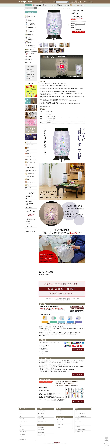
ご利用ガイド (29, 196)
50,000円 (29, 78)
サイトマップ (78, 421)
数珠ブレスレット (23, 421)
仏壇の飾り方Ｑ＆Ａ (42, 410)
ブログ (47, 1)
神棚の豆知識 (41, 432)
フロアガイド (29, 226)
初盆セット (38, 5)
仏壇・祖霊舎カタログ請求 (31, 204)
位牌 (28, 150)
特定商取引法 (29, 207)
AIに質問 (53, 1)
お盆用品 (82, 5)
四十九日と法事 (60, 419)
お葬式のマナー (60, 427)
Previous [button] (39, 25)
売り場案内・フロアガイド (81, 413)
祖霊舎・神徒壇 (23, 431)
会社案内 (28, 221)
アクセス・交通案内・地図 (81, 416)
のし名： (73, 25)
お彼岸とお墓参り (60, 424)
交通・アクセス (77, 401)
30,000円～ (30, 74)
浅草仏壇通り (78, 426)
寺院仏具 (21, 426)
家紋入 (67, 5)
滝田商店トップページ (80, 431)
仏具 (21, 423)
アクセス (28, 223)
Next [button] (68, 25)
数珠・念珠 (29, 142)
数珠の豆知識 (41, 427)
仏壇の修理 (40, 416)
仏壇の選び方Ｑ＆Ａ (42, 413)
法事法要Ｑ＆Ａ (60, 422)
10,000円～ (30, 71)
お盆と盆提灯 (59, 410)
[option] (54, 25)
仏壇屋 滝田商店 (56, 442)
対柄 (60, 5)
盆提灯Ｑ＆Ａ (59, 413)
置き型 (46, 5)
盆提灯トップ (28, 5)
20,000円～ (30, 72)
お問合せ (77, 418)
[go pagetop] (106, 444)
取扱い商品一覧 (23, 439)
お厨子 (28, 164)
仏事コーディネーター (31, 231)
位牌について (41, 418)
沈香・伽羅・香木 (30, 159)
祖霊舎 (28, 179)
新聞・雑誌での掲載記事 (80, 429)
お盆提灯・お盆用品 (31, 176)
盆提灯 (21, 437)
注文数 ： (73, 27)
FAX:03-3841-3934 (30, 213)
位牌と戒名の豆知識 (42, 421)
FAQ (27, 198)
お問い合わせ (29, 201)
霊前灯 (74, 5)
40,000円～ (30, 76)
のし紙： (73, 23)
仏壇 (28, 147)
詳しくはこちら (77, 349)
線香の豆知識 (41, 429)
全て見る (21, 410)
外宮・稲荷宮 (22, 434)
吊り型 (54, 5)
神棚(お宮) (22, 429)
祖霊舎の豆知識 (41, 435)
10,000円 (29, 69)
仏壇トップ (42, 1)
